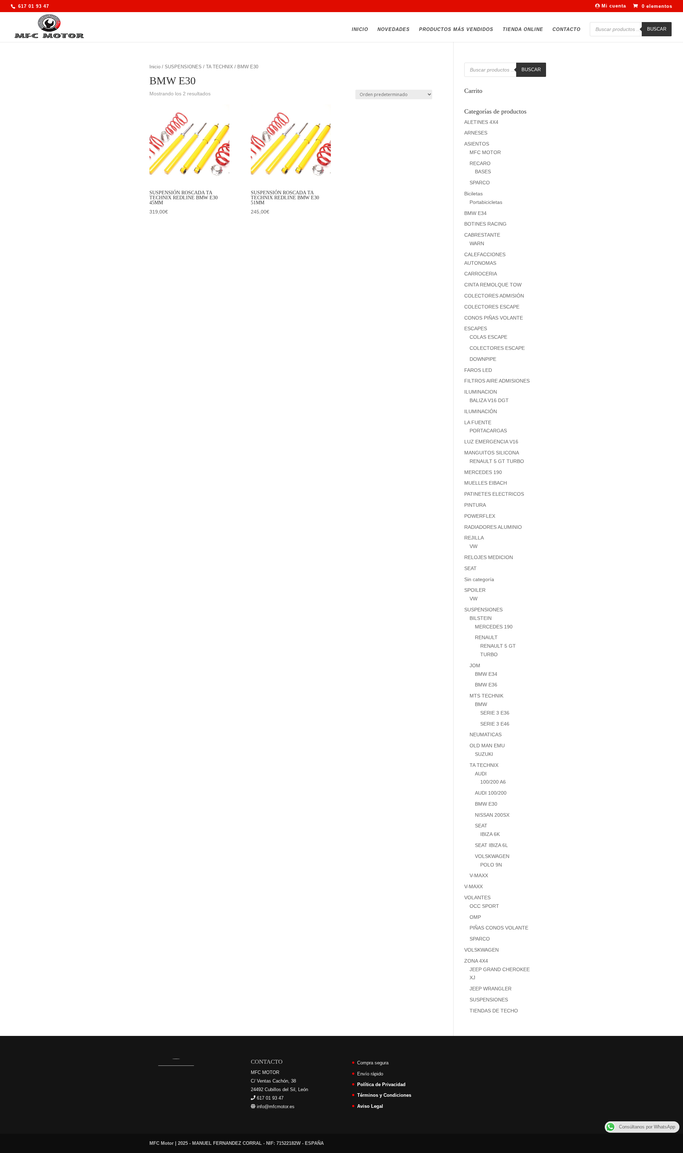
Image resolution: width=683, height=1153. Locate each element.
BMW (481, 704)
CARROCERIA (480, 274)
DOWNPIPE (483, 359)
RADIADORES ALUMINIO (493, 527)
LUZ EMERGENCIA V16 (491, 441)
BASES (483, 171)
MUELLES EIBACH (485, 483)
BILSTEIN (481, 618)
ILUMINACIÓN (480, 411)
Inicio (154, 66)
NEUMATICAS (486, 734)
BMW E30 (486, 804)
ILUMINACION (480, 392)
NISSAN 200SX (492, 815)
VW (473, 546)
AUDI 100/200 (491, 793)
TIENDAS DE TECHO (494, 1011)
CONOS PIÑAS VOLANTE (493, 318)
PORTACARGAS (488, 430)
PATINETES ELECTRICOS (494, 494)
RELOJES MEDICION (488, 557)
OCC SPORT (484, 906)
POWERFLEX (479, 516)
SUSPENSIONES (183, 66)
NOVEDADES (393, 29)
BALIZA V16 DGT (489, 400)
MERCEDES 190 (483, 472)
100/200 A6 (493, 782)
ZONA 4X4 (476, 961)
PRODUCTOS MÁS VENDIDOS (456, 29)
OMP (475, 917)
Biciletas (473, 193)
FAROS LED (478, 370)
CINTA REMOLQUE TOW (492, 285)
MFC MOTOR (485, 152)
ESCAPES (475, 328)
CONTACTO (566, 29)
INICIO (360, 29)
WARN (477, 243)
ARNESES (475, 133)
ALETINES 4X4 (481, 122)
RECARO (480, 163)
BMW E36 (486, 685)
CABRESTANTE (482, 235)
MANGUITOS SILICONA (491, 453)
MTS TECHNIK (486, 696)
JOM (475, 665)
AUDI (481, 773)
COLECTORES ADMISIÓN (494, 296)
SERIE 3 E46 (494, 724)
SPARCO (480, 182)
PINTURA (475, 505)
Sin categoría (479, 579)
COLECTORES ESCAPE (491, 307)
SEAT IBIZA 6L (491, 845)
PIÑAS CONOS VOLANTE (499, 928)
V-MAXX (479, 875)
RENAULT (486, 637)
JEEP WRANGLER (491, 988)
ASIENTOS (476, 144)
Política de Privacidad (381, 1084)
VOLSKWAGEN (492, 856)
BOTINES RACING (485, 224)
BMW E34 (475, 213)
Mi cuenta (613, 6)
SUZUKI (484, 754)
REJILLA (474, 538)
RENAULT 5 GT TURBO (497, 461)
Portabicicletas (486, 202)
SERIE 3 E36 (494, 713)
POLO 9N (491, 865)
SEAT (470, 568)
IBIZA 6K (490, 834)
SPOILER (475, 590)
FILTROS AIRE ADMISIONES (497, 381)
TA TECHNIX (219, 66)
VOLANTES (477, 897)
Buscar (656, 29)
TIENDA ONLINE (523, 29)
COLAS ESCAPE (488, 337)
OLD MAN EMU (487, 745)
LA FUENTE (477, 422)
